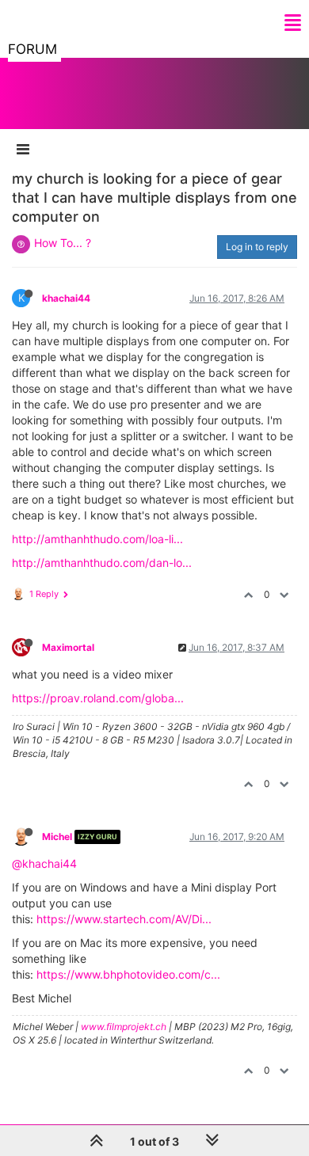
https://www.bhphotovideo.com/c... (128, 974)
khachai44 (66, 298)
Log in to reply (257, 247)
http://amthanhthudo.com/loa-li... (97, 539)
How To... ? (62, 242)
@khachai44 (44, 863)
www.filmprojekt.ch (123, 1026)
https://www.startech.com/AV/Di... (124, 919)
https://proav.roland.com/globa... (98, 698)
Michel (57, 836)
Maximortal (68, 647)
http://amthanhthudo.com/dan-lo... (102, 562)
